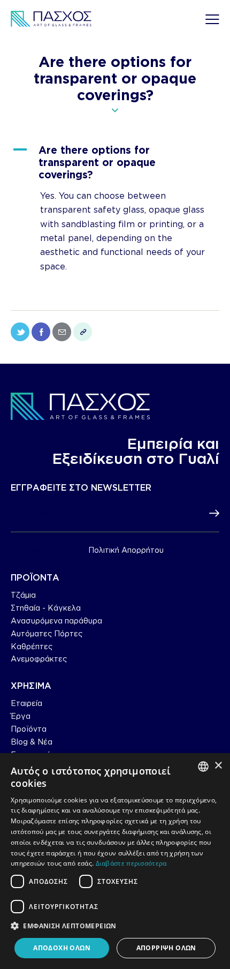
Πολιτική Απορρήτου (126, 550)
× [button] (218, 766)
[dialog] (115, 861)
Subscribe (211, 513)
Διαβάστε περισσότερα (131, 863)
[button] (115, 162)
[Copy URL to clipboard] (82, 331)
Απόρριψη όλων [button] (166, 947)
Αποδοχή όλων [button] (61, 947)
